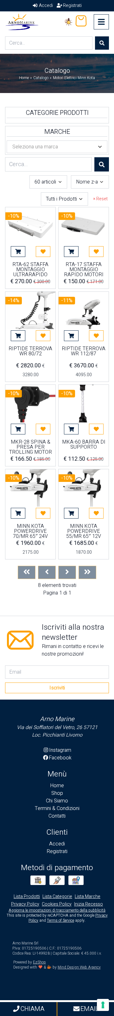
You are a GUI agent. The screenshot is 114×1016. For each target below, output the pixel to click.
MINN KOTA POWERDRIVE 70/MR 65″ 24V (30, 531)
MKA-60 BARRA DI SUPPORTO (83, 445)
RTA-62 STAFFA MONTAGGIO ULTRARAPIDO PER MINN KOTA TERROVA (30, 269)
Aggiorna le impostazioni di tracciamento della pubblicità (57, 910)
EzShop (39, 962)
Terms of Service (60, 920)
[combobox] (48, 182)
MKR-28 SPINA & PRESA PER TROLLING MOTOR (30, 447)
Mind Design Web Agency (79, 967)
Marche (57, 132)
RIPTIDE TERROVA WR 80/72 (30, 352)
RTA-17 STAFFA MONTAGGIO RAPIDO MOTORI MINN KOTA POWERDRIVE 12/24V (84, 269)
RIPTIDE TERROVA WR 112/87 (83, 352)
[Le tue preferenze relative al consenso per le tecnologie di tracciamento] (103, 1005)
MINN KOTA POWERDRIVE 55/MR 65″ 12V (83, 531)
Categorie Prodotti (57, 113)
